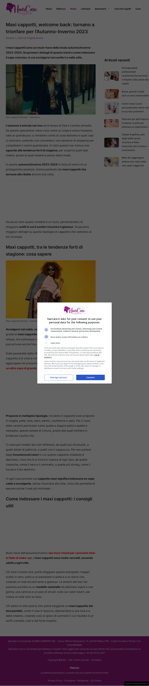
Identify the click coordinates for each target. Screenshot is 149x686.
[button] (74, 343)
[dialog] (74, 343)
